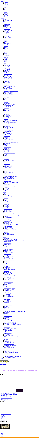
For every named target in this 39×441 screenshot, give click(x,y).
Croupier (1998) (5, 40)
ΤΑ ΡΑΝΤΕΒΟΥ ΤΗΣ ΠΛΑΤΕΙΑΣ (7, 277)
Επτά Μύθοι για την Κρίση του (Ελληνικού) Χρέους (9, 347)
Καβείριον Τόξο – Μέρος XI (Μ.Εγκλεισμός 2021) (9, 191)
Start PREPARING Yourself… (7, 268)
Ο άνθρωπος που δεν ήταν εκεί (7, 164)
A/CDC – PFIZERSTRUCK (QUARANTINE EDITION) (9, 265)
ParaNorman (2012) (6, 44)
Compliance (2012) (6, 57)
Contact (2, 436)
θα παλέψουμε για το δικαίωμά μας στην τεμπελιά (9, 291)
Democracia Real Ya (6, 286)
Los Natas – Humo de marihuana (7, 70)
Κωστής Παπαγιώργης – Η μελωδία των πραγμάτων (9, 168)
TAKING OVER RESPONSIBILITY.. (8, 227)
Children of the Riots (6, 251)
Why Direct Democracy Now (7, 247)
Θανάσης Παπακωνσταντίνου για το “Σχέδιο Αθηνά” (9, 283)
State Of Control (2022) (6, 266)
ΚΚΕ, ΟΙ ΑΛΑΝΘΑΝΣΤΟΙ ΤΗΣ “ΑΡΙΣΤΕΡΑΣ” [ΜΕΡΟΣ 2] (10, 328)
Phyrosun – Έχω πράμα (6, 102)
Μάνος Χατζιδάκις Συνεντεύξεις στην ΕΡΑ (8, 210)
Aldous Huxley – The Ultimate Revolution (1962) (7, 244)
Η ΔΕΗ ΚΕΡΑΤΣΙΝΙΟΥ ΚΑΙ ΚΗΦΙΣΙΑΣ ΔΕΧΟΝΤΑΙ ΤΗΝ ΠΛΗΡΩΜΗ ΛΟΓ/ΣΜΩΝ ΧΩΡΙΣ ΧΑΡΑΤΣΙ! (14, 240)
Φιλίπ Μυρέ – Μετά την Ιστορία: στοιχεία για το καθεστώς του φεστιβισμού (11, 336)
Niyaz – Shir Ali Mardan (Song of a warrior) (8, 133)
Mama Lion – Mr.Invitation (6, 121)
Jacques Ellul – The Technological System (8, 273)
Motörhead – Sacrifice (6, 144)
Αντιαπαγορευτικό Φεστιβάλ (6, 36)
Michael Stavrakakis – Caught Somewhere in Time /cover (9, 153)
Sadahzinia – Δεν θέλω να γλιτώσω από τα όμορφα (9, 127)
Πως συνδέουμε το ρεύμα (6, 238)
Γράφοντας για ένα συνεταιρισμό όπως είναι (8, 343)
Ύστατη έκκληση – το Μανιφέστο (7, 308)
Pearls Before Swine (6, 15)
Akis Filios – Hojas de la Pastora (7, 65)
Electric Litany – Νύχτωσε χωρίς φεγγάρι (8, 128)
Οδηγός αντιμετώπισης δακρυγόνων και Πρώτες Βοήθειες (9, 357)
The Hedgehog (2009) (6, 46)
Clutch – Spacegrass (6, 113)
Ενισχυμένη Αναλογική (6, 263)
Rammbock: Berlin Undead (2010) (7, 43)
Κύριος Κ (5, 200)
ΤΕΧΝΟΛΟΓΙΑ (4, 350)
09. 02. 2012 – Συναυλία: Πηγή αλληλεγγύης (8, 38)
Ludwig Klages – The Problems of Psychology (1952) (9, 342)
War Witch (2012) (5, 56)
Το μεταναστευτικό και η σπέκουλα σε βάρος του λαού (9, 288)
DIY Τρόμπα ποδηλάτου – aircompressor (8, 20)
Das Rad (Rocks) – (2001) (6, 204)
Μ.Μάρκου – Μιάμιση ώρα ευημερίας (7, 230)
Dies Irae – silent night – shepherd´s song (8, 77)
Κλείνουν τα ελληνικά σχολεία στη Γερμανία (8, 282)
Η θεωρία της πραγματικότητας (7, 307)
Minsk (4, 17)
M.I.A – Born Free (5, 67)
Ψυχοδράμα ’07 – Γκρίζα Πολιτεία (7, 84)
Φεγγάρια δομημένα (6, 187)
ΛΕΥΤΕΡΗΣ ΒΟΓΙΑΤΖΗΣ (6, 195)
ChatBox (2, 433)
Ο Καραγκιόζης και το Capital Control (7, 175)
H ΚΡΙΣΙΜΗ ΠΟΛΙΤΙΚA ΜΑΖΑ (7, 327)
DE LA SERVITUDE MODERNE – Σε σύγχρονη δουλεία (9, 160)
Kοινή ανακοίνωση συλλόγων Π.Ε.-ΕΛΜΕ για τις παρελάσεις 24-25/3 (11, 224)
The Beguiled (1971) (6, 47)
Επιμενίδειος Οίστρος (6, 179)
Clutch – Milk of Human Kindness (7, 116)
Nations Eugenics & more (6, 271)
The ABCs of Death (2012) (6, 55)
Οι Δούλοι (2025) (5, 199)
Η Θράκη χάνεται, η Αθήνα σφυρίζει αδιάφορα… (8, 305)
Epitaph (4, 9)
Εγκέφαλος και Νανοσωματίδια (7, 274)
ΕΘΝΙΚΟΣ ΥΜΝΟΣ (6, 119)
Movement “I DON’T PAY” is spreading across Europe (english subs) (10, 239)
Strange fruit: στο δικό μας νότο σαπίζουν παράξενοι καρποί (9, 234)
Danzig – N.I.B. (5, 135)
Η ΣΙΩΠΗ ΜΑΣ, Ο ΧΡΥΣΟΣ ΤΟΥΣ (7, 254)
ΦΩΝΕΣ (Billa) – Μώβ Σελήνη (7, 138)
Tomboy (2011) (5, 49)
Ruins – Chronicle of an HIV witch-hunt (8, 157)
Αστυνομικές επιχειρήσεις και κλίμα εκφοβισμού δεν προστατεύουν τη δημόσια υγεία (12, 356)
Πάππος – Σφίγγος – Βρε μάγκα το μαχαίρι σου (8, 89)
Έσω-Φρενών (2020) (6, 189)
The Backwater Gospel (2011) (7, 202)
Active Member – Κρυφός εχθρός (7, 129)
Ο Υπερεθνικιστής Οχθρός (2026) (4, 395)
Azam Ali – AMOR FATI (6, 150)
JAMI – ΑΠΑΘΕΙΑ (6, 152)
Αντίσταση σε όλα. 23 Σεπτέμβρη (7, 294)
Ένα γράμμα (5, 303)
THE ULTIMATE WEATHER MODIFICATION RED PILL (10, 269)
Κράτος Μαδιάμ (5, 261)
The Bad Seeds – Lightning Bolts (7, 71)
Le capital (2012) (5, 59)
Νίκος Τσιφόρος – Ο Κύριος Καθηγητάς (8, 170)
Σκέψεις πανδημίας (6, 340)
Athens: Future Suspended (6, 257)
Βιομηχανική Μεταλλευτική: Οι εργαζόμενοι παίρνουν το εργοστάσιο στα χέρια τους (12, 215)
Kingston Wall (5, 14)
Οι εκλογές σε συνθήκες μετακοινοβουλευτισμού (9, 309)
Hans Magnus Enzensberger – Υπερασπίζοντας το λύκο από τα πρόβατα (11, 182)
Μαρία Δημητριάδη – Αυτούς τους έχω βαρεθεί (8, 105)
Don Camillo (5, 194)
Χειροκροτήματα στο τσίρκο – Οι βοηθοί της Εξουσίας (9, 289)
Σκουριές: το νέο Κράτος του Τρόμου (7, 220)
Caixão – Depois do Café (6, 151)
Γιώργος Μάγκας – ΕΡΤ (6, 99)
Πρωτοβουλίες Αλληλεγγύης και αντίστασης (8, 222)
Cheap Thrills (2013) (6, 58)
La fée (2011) (5, 54)
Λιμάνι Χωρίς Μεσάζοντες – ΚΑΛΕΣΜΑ (8, 226)
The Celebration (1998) (6, 60)
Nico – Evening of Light (6, 154)
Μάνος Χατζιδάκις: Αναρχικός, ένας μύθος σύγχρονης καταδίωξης (10, 298)
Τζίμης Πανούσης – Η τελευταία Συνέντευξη (8, 211)
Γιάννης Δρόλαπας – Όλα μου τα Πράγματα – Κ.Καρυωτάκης (10, 86)
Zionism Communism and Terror (4, 399)
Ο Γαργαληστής (5, 171)
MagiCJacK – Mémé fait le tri (7, 236)
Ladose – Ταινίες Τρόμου (6, 108)
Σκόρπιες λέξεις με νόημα (6, 223)
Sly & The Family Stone (6, 11)
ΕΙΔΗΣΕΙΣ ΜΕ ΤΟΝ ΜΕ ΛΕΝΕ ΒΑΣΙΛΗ (8, 253)
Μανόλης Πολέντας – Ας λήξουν (7, 68)
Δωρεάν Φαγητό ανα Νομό (6, 218)
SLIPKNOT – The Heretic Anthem (7, 147)
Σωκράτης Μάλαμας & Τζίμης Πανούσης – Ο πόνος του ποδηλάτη (10, 120)
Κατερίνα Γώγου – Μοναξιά (6, 85)
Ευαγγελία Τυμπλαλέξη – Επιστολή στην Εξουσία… (9, 178)
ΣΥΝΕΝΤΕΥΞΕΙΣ (4, 208)
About (2, 1)
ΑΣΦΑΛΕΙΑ (4, 21)
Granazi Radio (3, 364)
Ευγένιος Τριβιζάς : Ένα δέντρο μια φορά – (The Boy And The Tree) (10, 176)
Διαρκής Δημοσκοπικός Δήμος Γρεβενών (8, 280)
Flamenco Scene (5, 125)
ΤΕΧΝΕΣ (2, 35)
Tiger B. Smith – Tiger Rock (6, 114)
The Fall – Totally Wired (6, 132)
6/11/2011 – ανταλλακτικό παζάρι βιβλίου (8, 217)
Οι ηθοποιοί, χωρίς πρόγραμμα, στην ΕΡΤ (8, 196)
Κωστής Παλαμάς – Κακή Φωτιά (7, 100)
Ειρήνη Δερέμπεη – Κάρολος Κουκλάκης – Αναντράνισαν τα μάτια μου (11, 91)
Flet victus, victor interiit (6, 319)
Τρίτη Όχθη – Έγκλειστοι (6, 75)
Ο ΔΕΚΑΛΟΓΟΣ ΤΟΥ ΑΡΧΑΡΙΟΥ (6, 19)
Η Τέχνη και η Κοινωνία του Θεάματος (7, 333)
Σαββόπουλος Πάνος (6, 16)
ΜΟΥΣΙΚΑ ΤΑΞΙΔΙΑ (6, 4)
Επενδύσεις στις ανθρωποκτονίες (7, 312)
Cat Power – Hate (5, 72)
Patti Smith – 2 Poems (6, 98)
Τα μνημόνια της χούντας (6, 314)
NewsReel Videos (3, 416)
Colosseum (5, 7)
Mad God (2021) (5, 62)
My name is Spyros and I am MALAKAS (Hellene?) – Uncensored (10, 252)
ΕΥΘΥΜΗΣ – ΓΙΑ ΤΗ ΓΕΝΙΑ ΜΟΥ (7, 69)
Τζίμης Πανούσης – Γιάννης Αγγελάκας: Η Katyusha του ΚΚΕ (10, 122)
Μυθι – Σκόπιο (5, 190)
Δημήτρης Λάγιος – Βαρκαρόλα (7, 101)
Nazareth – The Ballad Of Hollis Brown (8, 106)
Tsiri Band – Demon (6, 137)
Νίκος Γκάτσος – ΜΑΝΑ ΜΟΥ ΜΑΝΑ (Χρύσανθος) (9, 177)
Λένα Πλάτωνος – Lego (6, 81)
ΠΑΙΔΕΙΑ (2, 417)
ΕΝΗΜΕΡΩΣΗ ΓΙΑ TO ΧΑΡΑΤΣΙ (7, 241)
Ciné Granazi (4, 39)
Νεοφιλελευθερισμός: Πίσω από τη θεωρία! (8, 329)
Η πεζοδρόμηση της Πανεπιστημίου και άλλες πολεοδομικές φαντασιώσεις (11, 213)
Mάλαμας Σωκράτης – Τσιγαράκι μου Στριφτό (8, 78)
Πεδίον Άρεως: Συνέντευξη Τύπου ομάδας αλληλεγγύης (9, 260)
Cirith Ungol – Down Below (6, 146)
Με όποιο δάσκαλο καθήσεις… (7, 221)
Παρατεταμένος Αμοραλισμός (7, 184)
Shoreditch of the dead (6, 205)
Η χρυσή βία (5, 331)
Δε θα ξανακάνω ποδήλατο (6, 216)
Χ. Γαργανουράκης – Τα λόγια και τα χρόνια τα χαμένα (9, 107)
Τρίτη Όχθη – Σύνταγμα (6, 97)
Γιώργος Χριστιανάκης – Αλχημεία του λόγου (8, 172)
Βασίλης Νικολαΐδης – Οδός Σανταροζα (8, 66)
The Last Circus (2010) (6, 48)
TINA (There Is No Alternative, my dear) (8, 315)
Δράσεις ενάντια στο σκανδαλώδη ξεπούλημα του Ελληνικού (10, 229)
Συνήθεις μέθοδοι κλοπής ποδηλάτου (7, 22)
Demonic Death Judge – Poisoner (7, 149)
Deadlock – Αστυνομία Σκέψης (7, 140)
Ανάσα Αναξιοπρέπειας (6, 310)
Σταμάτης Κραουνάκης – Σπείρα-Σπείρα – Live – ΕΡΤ (9, 94)
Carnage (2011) (5, 52)
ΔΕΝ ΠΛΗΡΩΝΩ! (4, 237)
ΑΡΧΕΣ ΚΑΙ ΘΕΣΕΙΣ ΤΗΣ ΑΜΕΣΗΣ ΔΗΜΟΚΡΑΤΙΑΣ (9, 278)
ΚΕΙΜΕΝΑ (4, 326)
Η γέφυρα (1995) (5, 33)
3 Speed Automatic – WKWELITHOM (8, 118)
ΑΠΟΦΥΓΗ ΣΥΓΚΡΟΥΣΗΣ (7, 24)
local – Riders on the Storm (6, 32)
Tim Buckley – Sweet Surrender (7, 82)
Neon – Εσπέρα (5, 173)
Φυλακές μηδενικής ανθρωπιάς (7, 233)
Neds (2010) (5, 45)
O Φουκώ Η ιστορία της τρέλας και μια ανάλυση (8, 335)
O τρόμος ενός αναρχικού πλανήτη (7, 163)
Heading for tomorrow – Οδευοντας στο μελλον (8, 249)
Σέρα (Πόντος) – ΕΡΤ (6, 90)
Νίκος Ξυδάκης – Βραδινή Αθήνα (7, 95)
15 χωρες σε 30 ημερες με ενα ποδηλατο (8, 27)
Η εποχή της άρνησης (6, 318)
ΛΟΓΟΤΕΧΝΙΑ (4, 161)
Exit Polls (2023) (5, 264)
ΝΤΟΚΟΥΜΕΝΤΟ (6, 246)
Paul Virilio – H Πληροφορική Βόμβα (7, 338)
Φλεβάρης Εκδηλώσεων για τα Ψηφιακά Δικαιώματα (9, 351)
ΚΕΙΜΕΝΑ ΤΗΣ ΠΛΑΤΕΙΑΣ (7, 279)
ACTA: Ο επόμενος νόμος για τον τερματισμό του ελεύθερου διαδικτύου (11, 352)
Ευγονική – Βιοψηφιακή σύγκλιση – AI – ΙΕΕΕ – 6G (9, 270)
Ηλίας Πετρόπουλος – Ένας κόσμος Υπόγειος (8, 156)
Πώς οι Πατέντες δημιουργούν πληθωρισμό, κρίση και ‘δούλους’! (10, 345)
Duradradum (5, 3)
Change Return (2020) (6, 207)
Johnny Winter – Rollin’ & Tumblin (7, 109)
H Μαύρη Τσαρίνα (6, 198)
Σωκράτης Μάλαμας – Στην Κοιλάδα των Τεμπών (9, 93)
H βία (4, 225)
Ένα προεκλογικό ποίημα (6, 162)
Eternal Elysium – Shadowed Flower (7, 110)
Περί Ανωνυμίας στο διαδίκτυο (7, 353)
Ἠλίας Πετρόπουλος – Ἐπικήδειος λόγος (8, 166)
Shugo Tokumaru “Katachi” (6, 201)
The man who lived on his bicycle (7, 29)
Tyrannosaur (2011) (6, 53)
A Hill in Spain (5, 28)
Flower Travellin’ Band (6, 13)
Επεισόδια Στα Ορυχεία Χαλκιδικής (7, 250)
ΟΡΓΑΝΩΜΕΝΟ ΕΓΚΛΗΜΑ (7, 346)
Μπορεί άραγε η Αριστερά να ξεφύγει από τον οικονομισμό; (10, 322)
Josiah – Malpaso (5, 112)
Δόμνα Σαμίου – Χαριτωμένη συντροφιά (8, 88)
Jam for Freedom (5, 145)
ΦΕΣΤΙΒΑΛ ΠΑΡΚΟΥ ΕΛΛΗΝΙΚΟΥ (8, 37)
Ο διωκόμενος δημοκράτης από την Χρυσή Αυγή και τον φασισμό (10, 292)
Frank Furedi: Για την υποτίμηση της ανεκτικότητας (9, 325)
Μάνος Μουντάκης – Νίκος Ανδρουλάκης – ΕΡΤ (8, 92)
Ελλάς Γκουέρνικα (6, 306)
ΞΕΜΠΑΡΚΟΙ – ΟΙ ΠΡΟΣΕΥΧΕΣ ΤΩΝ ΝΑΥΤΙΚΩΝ (9, 104)
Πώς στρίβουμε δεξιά (6, 313)
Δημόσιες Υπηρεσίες (6, 232)
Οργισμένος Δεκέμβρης (6, 255)
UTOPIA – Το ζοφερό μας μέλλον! (7, 61)
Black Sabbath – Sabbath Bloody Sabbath (8, 74)
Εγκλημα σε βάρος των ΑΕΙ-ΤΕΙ (7, 281)
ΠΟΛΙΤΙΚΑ (4, 285)
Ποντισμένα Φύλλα (6, 185)
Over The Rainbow (6, 2)
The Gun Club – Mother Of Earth (7, 103)
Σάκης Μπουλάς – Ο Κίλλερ (6, 73)
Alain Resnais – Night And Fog (7, 159)
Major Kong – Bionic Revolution (7, 143)
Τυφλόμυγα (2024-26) (3, 400)
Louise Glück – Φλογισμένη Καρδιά (7, 181)
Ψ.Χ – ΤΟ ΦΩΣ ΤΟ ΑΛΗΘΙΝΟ (7, 126)
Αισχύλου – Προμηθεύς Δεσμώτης (7, 197)
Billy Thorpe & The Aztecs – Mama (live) (8, 115)
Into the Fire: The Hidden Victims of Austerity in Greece (9, 256)
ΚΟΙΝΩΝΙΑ (4, 212)
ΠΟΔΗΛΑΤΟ (2, 18)
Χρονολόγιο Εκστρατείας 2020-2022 (7, 341)
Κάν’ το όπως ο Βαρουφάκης (6, 300)
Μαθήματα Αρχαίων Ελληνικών (7, 284)
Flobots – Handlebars (6, 111)
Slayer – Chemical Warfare (6, 123)
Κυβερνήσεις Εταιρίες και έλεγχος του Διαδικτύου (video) (9, 354)
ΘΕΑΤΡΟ (4, 193)
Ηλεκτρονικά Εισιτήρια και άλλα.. (7, 235)
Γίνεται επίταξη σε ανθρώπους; (7, 299)
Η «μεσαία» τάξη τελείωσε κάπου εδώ (7, 301)
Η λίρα (4, 332)
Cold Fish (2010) (5, 41)
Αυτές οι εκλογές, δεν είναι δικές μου (7, 293)
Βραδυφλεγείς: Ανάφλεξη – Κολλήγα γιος (8, 131)
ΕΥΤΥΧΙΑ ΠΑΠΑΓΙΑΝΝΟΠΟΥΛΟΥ (8, 158)
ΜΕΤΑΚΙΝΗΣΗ (4, 23)
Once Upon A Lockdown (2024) (7, 267)
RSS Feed (4, 5)
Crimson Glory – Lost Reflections (7, 117)
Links (2, 358)
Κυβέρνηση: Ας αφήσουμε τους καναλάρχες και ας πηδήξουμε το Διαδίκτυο (11, 320)
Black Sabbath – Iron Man (6, 148)
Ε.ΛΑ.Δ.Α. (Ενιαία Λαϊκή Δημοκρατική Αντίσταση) (9, 296)
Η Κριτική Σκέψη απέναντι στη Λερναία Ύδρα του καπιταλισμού (10, 323)
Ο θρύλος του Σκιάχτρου (6, 206)
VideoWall (4, 64)
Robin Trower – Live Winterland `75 (7, 80)
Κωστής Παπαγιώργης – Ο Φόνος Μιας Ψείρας (8, 180)
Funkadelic (5, 10)
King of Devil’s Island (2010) (7, 50)
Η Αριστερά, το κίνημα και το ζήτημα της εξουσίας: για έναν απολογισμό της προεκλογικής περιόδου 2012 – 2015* (15, 311)
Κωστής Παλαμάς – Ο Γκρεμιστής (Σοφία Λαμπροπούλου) (9, 174)
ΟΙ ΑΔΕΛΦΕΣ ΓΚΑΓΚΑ (6, 245)
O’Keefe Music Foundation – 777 (7, 136)
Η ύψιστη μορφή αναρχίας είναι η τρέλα (8, 334)
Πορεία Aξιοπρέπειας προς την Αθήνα (7, 295)
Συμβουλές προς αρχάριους (6, 25)
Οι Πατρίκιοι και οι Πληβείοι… (7, 337)
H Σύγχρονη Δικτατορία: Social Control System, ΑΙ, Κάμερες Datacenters (11, 275)
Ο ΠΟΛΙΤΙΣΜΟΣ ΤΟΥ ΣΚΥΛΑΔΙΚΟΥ (8, 316)
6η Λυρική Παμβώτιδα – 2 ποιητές (7, 167)
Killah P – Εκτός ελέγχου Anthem (7, 87)
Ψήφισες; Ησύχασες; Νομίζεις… (7, 317)
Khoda (4, 203)
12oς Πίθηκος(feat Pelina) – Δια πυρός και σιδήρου (9, 139)
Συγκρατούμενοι (5, 183)
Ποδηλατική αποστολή (6, 31)
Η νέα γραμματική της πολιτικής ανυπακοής (8, 330)
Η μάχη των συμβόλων (6, 339)
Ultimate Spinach (5, 12)
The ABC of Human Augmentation (7, 272)
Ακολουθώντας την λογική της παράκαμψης (8, 290)
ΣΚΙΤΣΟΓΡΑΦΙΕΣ (4, 192)
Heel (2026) (5, 63)
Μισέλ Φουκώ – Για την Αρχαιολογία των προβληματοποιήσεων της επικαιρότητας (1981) (10, 394)
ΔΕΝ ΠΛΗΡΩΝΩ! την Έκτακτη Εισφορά (8, 243)
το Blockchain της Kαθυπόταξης (7, 355)
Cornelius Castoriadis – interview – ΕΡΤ (8, 209)
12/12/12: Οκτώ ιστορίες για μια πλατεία (8, 165)
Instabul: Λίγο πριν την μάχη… (7, 302)
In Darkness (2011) (6, 42)
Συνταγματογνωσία (6, 297)
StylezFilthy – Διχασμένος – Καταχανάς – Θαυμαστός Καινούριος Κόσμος (11, 142)
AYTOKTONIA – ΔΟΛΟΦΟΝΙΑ (7, 287)
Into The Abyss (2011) (6, 155)
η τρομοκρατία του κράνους (6, 26)
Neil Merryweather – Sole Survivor (7, 83)
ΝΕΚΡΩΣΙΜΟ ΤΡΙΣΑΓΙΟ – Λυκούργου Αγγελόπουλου (9, 228)
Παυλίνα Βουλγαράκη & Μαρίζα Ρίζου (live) (8, 130)
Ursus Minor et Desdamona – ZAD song (8, 134)
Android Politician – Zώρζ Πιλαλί (7, 188)
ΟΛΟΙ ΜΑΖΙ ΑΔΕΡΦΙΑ (6, 248)
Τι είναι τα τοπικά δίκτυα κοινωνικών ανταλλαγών (9, 344)
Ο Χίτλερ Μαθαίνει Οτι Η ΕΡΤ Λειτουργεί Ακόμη (9, 258)
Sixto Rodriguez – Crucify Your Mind (7, 76)
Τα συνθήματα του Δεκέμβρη (7, 219)
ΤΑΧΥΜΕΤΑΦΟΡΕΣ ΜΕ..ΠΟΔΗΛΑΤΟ (8, 30)
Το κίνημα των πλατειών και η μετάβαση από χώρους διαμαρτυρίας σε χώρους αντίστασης (12, 324)
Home (2, 0)
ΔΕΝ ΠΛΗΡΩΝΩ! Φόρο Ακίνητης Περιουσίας (8, 242)
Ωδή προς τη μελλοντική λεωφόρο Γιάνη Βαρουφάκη (9, 348)
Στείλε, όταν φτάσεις (6, 262)
